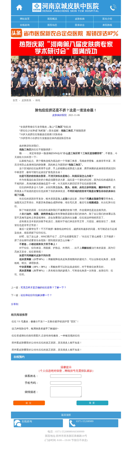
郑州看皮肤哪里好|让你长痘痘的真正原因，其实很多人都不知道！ (47, 342)
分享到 (14, 304)
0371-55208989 (64, 431)
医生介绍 (107, 19)
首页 (15, 100)
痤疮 (37, 100)
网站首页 (25, 19)
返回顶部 (66, 415)
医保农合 (80, 25)
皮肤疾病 (80, 19)
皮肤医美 (26, 100)
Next (118, 65)
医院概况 (52, 19)
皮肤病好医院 (59, 115)
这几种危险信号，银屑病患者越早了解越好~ (35, 328)
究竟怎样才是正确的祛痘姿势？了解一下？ (43, 287)
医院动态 (52, 25)
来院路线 (107, 25)
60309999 (78, 431)
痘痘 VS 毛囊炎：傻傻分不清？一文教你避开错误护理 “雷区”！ (45, 321)
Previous (14, 65)
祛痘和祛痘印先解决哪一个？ (36, 295)
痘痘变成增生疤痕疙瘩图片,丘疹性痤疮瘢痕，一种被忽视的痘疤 (46, 335)
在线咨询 (25, 25)
